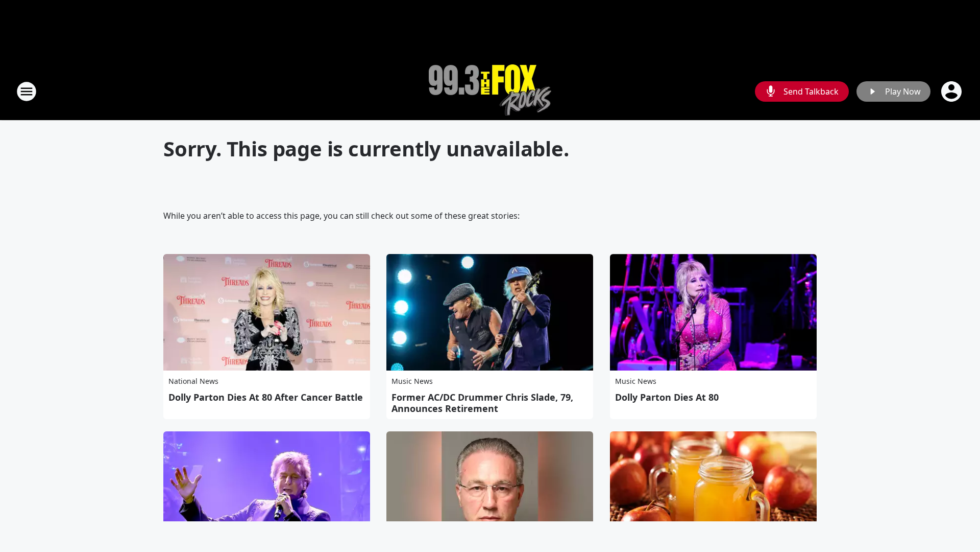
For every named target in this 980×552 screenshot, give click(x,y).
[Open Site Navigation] (26, 91)
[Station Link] (490, 91)
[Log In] (952, 91)
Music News (412, 381)
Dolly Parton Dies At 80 (667, 397)
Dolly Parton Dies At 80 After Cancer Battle (265, 397)
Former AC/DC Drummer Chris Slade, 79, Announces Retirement (482, 403)
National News (193, 381)
